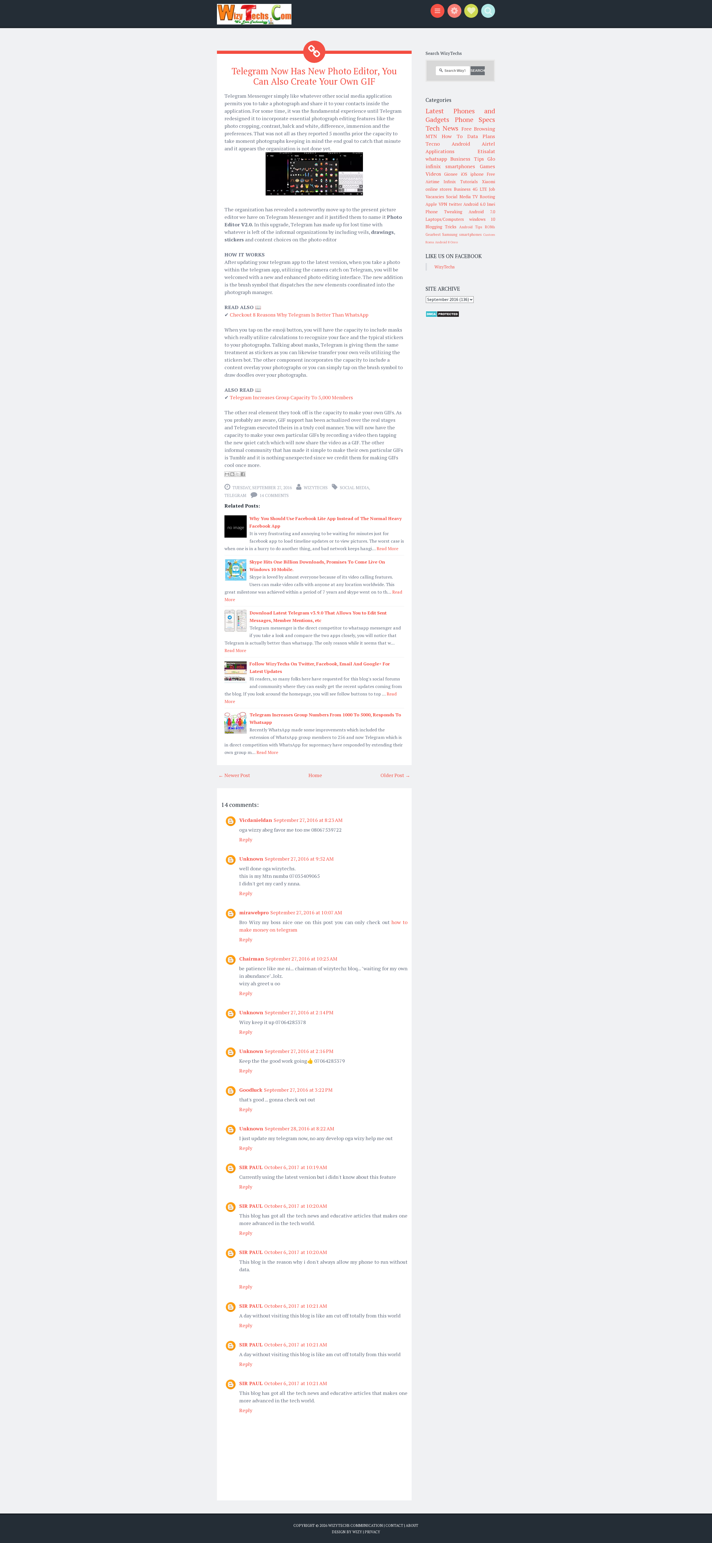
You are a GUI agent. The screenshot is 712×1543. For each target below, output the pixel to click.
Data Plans (481, 136)
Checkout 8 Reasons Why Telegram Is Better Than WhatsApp (299, 314)
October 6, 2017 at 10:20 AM (295, 1205)
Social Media (354, 487)
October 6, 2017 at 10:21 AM (295, 1305)
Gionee (451, 174)
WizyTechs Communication (355, 1525)
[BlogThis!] (232, 474)
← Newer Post (234, 775)
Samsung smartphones (461, 234)
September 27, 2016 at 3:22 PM (298, 1089)
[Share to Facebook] (243, 474)
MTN (431, 136)
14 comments (274, 495)
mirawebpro (254, 912)
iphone (477, 174)
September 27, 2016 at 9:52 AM (299, 858)
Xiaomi (488, 181)
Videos (433, 173)
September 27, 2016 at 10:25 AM (301, 958)
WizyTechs (316, 487)
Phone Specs (475, 119)
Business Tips (467, 158)
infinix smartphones (450, 166)
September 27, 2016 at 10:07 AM (306, 912)
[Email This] (227, 474)
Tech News (442, 128)
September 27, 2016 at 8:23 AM (308, 820)
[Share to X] (237, 474)
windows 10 (482, 219)
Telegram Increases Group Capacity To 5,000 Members (291, 397)
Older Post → (395, 775)
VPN (443, 204)
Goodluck (250, 1089)
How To (452, 136)
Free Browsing (478, 128)
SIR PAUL (251, 1167)
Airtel (488, 143)
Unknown (251, 858)
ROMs (490, 226)
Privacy (372, 1531)
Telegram (235, 495)
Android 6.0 (474, 204)
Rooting (487, 196)
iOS (464, 174)
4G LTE (480, 189)
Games (487, 166)
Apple (431, 204)
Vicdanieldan (255, 820)
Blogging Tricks (441, 226)
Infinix (450, 181)
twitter (455, 204)
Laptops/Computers (445, 219)
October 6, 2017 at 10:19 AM (295, 1167)
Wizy (357, 1531)
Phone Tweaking (444, 211)
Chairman (251, 958)
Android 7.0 (482, 211)
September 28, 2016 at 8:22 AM (299, 1128)
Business (462, 189)
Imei (491, 204)
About (412, 1525)
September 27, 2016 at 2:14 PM (299, 1012)
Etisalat (486, 151)
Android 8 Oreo (446, 242)
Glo (491, 158)
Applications (440, 151)
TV (475, 196)
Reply (245, 839)
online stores (439, 189)
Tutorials (469, 181)
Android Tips (470, 226)
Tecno (433, 143)
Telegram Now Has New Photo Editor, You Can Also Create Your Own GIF (314, 76)
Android (461, 143)
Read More (387, 548)
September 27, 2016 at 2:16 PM (299, 1051)
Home (315, 775)
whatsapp (436, 158)
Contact (394, 1525)
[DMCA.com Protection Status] (442, 316)
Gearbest (433, 234)
